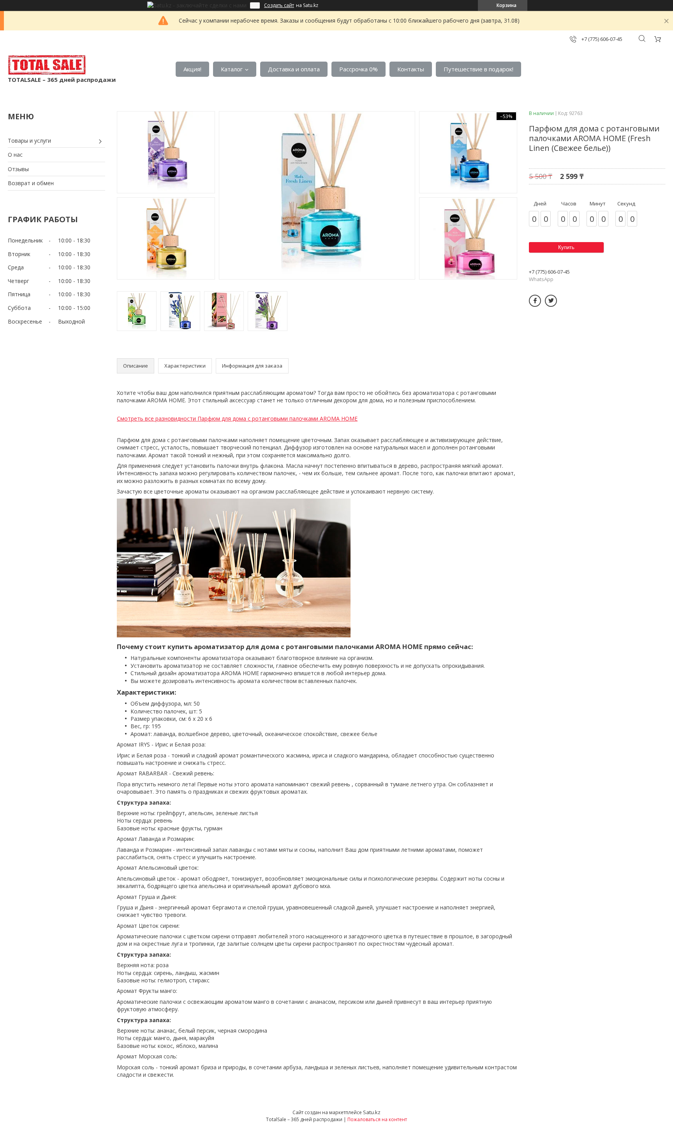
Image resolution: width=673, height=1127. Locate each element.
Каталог (232, 69)
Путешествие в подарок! (478, 69)
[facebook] (535, 301)
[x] (551, 301)
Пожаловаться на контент (377, 1119)
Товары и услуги (29, 140)
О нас (15, 154)
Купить (566, 247)
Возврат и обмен (31, 183)
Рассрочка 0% (358, 69)
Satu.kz (372, 1112)
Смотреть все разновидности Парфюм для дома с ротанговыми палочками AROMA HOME (237, 418)
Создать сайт (279, 5)
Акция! (192, 69)
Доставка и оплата (294, 69)
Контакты (410, 69)
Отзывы (18, 169)
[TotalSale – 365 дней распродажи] (47, 65)
